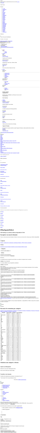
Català (3, 10)
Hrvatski (3, 12)
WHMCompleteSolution (22, 379)
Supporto (4, 100)
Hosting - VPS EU (21, 242)
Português (4, 25)
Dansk (3, 14)
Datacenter (6, 81)
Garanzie (6, 84)
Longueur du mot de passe (4, 426)
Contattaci (4, 111)
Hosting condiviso (9, 140)
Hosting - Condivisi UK (4, 242)
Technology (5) (29, 310)
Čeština (3, 13)
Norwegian (4, 24)
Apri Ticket (4, 393)
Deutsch (3, 19)
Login (11, 152)
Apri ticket (8, 152)
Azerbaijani (4, 9)
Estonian (3, 17)
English (3, 16)
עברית (3, 20)
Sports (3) (24, 310)
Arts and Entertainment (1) (9, 310)
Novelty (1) (11, 311)
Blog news (4, 122)
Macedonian (4, 23)
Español (3, 29)
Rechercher (12, 255)
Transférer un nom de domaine (16, 246)
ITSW (3, 49)
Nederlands (4, 15)
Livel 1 (18, 1)
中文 (3, 11)
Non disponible (3, 274)
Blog (3, 399)
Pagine (3, 69)
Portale (6, 52)
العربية (3, 8)
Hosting (3, 53)
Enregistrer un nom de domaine (5, 246)
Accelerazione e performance (13, 242)
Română (3, 27)
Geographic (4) (20, 310)
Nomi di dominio (5, 56)
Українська (4, 31)
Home (6, 51)
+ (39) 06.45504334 (3, 46)
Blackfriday (3, 150)
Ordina (3, 99)
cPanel (6, 75)
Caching (10, 143)
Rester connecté (4, 44)
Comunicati (4, 107)
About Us (4, 397)
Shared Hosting (5, 60)
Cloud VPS (4, 65)
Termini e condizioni (5, 400)
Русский (3, 28)
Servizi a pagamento (28, 242)
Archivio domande (5, 102)
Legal (3, 116)
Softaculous (6, 76)
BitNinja (5, 148)
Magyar (3, 21)
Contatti (18, 152)
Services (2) (34, 310)
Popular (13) (2, 310)
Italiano (3, 22)
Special (6, 88)
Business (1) (16, 310)
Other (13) (14, 311)
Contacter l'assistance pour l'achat (6, 289)
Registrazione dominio (6, 385)
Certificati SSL (7, 73)
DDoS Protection (6, 149)
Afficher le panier (24, 246)
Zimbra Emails (7, 74)
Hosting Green (7, 83)
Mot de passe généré (3, 428)
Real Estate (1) (6, 311)
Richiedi (3, 128)
